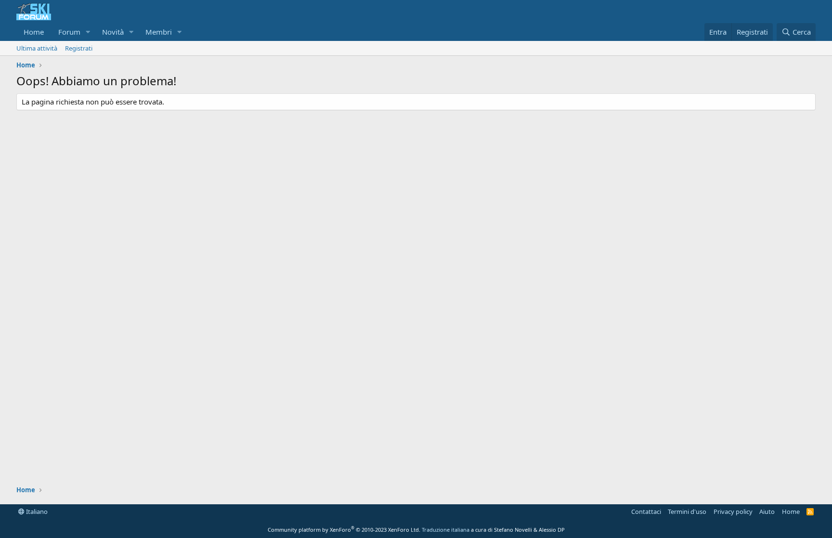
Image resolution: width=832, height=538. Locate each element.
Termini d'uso (687, 511)
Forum (69, 32)
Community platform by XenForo (344, 529)
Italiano (36, 511)
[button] (88, 32)
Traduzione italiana (445, 529)
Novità (113, 32)
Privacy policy (733, 511)
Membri (158, 32)
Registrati (78, 48)
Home (34, 32)
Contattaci (646, 511)
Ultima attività (36, 48)
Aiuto (767, 511)
